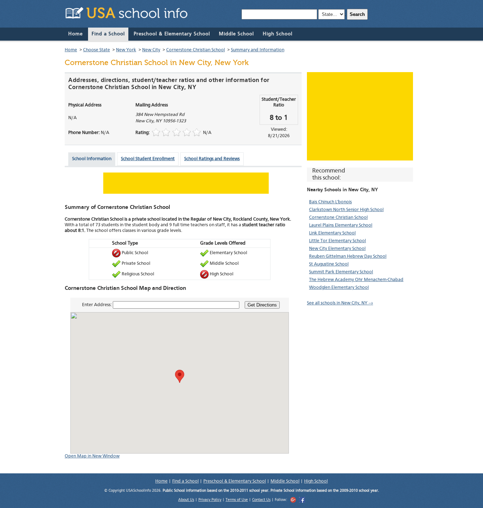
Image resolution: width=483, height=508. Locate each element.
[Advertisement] (360, 116)
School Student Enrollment (148, 159)
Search (357, 14)
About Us (186, 500)
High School (277, 33)
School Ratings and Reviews (212, 159)
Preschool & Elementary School (172, 33)
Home (75, 33)
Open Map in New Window (92, 456)
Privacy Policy (209, 500)
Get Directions (262, 305)
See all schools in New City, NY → (340, 303)
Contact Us (261, 500)
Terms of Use (237, 500)
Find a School (108, 33)
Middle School (236, 33)
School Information (91, 159)
